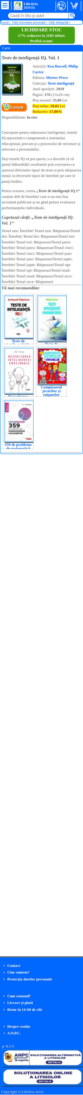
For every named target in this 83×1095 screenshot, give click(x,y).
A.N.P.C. (14, 1033)
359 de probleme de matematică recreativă (18, 448)
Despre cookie (18, 1026)
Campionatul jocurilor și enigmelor (51, 391)
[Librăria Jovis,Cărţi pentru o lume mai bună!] (18, 5)
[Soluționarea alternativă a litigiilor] (42, 1065)
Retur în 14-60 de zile (24, 1010)
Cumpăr (17, 107)
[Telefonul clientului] (61, 6)
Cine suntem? (18, 972)
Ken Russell (57, 66)
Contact (13, 966)
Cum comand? (19, 996)
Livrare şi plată (20, 1003)
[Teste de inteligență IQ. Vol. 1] (12, 93)
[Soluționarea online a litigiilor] (42, 1084)
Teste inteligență (61, 83)
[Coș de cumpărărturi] (74, 6)
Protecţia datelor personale (29, 979)
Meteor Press (57, 78)
